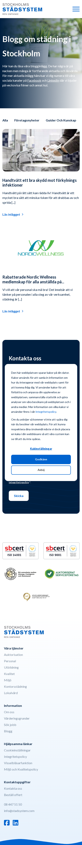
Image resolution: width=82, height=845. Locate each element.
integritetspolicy (46, 411)
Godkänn (41, 459)
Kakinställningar (41, 448)
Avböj (41, 469)
